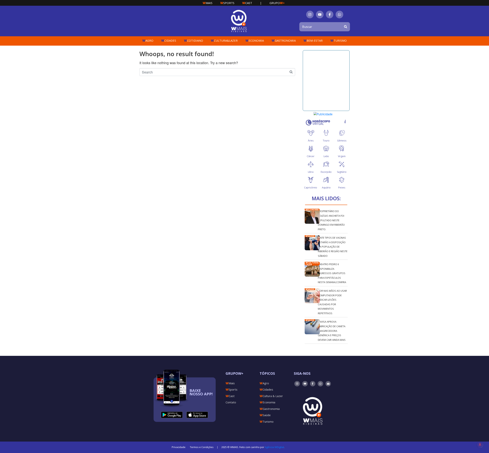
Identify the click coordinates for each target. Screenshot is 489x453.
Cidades (168, 40)
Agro (147, 40)
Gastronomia (284, 40)
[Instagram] (310, 14)
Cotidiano (193, 40)
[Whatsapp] (339, 14)
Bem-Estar (313, 40)
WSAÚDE (310, 236)
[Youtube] (320, 14)
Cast (247, 3)
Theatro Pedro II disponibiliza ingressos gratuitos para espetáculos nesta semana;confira (332, 273)
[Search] (345, 26)
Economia (254, 40)
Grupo (277, 3)
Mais (207, 3)
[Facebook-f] (330, 14)
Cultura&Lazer (224, 40)
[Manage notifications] (480, 445)
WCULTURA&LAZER (312, 264)
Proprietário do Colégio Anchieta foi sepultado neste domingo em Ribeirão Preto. (331, 220)
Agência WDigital (274, 447)
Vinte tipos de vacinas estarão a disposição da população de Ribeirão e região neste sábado (332, 246)
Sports (227, 3)
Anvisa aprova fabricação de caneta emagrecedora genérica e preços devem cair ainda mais (332, 330)
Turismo (338, 40)
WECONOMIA (312, 210)
